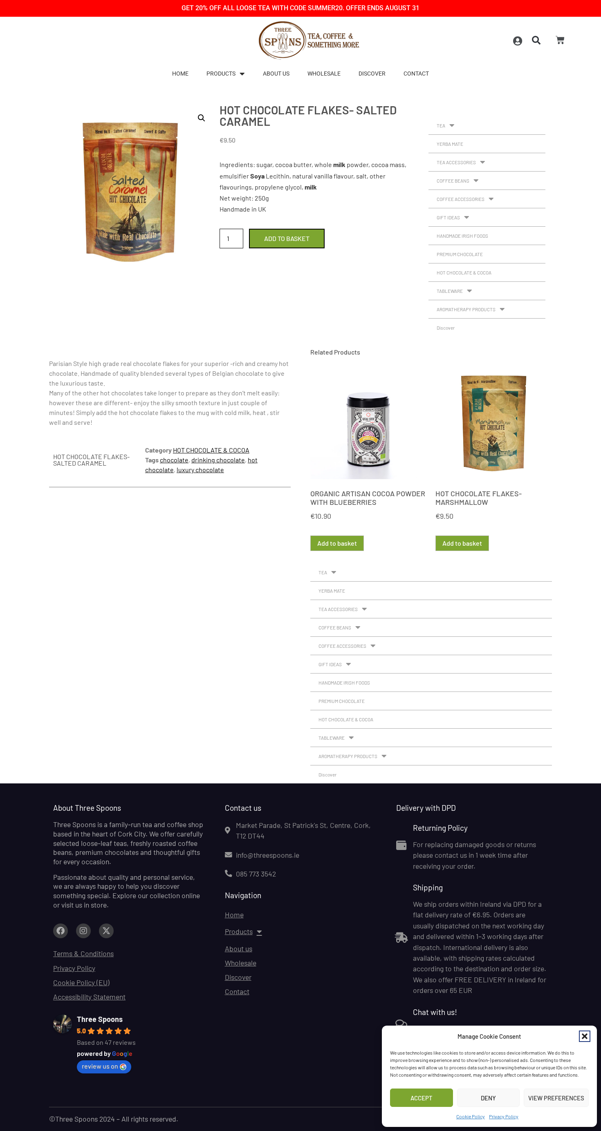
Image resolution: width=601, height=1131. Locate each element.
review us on (100, 1066)
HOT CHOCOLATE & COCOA (464, 272)
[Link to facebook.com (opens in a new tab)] (60, 931)
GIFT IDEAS (448, 217)
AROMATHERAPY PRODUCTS (466, 309)
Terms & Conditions (83, 953)
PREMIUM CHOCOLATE (460, 254)
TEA (441, 125)
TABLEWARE (450, 291)
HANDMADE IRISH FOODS (462, 236)
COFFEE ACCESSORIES (460, 199)
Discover (372, 73)
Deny (488, 1098)
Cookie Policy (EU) (81, 982)
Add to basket (286, 238)
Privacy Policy (503, 1116)
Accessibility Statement (89, 996)
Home (180, 73)
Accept (421, 1098)
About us (276, 73)
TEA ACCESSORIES (456, 162)
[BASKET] (560, 40)
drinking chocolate (218, 460)
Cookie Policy (470, 1116)
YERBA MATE (450, 144)
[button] (585, 1036)
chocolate (174, 460)
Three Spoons (100, 1019)
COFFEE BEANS (453, 180)
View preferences (556, 1098)
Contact (416, 73)
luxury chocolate (200, 469)
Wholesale (324, 73)
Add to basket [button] (337, 543)
